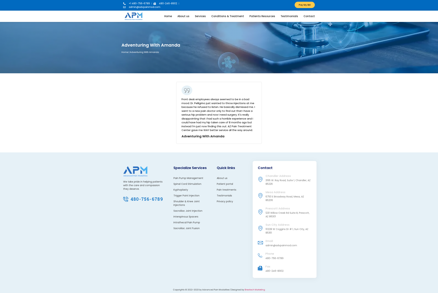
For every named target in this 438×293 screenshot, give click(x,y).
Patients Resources (262, 16)
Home (168, 16)
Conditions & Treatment (227, 16)
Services (200, 16)
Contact (309, 16)
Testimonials (289, 16)
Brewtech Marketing (255, 289)
